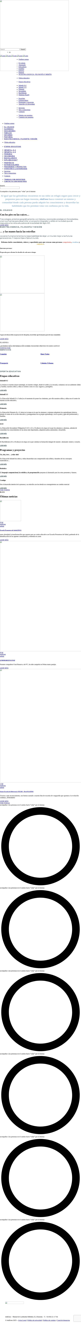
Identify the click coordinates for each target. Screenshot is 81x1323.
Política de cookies (49, 1320)
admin (2, 526)
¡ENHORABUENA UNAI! (7, 660)
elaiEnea (3, 524)
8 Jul (1, 652)
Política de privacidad (35, 1320)
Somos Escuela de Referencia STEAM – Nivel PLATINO (16, 791)
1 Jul (1, 784)
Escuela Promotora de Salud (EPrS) (10, 530)
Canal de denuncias (63, 1320)
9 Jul (1, 522)
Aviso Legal (22, 1320)
